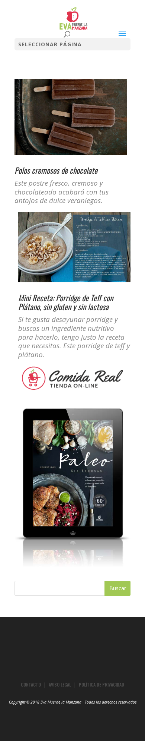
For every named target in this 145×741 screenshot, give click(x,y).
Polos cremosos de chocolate (55, 170)
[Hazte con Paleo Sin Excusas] (72, 565)
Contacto (31, 684)
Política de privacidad (101, 684)
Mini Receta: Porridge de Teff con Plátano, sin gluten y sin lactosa (65, 302)
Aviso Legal (60, 684)
